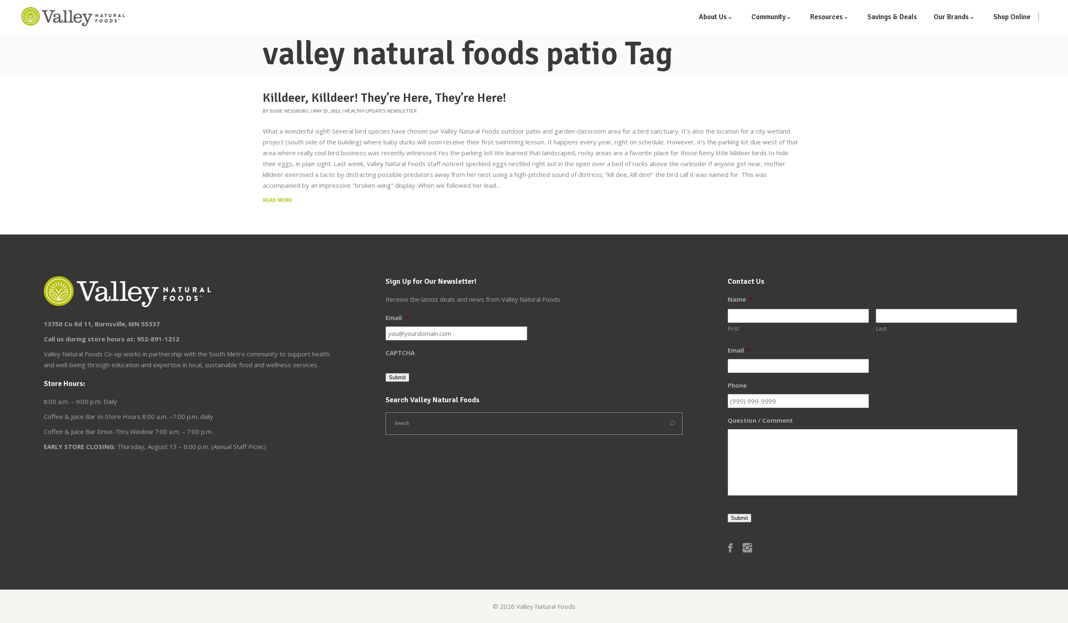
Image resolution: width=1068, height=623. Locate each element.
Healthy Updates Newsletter (381, 111)
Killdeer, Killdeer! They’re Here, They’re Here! (384, 98)
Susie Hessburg (289, 111)
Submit (397, 377)
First (733, 328)
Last (881, 328)
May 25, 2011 (326, 111)
